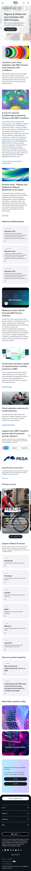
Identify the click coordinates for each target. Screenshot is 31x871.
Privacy (4, 859)
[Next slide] (20, 536)
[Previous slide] (10, 536)
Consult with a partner (8, 425)
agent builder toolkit (14, 153)
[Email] (21, 850)
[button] (10, 29)
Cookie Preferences (7, 864)
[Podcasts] (18, 850)
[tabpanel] (15, 465)
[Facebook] (5, 850)
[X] (2, 850)
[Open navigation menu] (2, 3)
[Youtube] (16, 850)
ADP (27, 123)
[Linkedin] (8, 850)
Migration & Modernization (9, 8)
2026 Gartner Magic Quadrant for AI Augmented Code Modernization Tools (14, 139)
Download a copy (7, 387)
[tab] (6, 448)
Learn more (5, 478)
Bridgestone (19, 123)
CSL (14, 123)
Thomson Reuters (7, 123)
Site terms (10, 859)
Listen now (5, 215)
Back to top (14, 854)
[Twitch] (13, 850)
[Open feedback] (29, 435)
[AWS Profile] (28, 3)
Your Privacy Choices (7, 861)
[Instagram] (10, 850)
